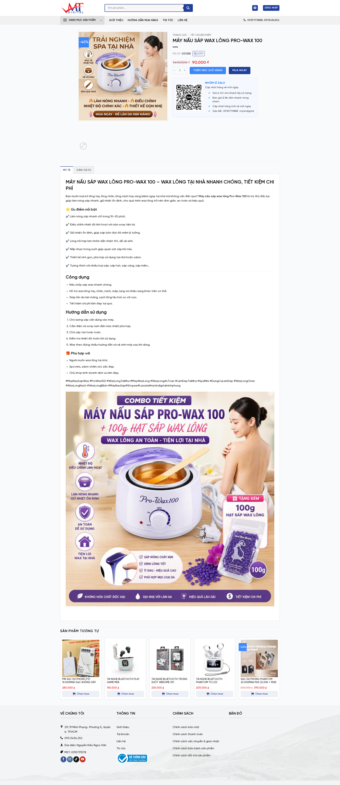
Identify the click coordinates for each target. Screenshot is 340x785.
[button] (255, 8)
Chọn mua (83, 694)
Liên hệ (182, 20)
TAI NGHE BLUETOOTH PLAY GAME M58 (123, 681)
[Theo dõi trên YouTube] (83, 759)
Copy (200, 53)
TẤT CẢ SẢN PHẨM (200, 35)
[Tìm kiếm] (188, 8)
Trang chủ (180, 35)
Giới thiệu (116, 20)
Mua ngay (239, 70)
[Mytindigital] (79, 8)
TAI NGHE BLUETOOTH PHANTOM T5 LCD (209, 681)
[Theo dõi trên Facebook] (63, 759)
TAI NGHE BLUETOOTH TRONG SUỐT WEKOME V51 (169, 681)
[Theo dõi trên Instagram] (70, 759)
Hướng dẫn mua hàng (143, 20)
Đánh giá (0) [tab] (83, 170)
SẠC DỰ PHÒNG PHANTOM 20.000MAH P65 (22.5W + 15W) (258, 681)
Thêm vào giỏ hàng (208, 70)
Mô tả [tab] (66, 170)
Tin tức (168, 20)
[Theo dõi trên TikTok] (76, 759)
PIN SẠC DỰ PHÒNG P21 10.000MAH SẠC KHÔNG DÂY (79, 681)
